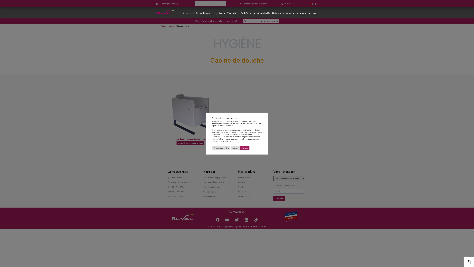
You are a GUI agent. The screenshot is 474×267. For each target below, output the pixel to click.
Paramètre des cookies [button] (221, 148)
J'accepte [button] (245, 148)
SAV (314, 13)
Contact (304, 13)
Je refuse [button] (235, 148)
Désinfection (247, 13)
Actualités (290, 13)
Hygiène (218, 13)
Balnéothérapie (203, 13)
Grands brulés (263, 13)
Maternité (276, 13)
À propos (187, 13)
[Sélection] (469, 262)
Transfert (231, 13)
